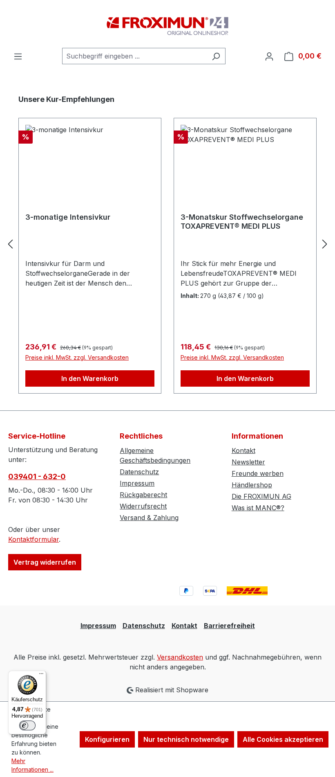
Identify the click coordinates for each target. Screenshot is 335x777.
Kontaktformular (33, 539)
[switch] (27, 725)
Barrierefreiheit (229, 626)
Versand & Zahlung (149, 517)
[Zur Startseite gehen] (167, 24)
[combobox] (134, 56)
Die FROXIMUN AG (261, 496)
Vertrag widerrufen (44, 562)
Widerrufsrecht (143, 506)
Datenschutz (139, 472)
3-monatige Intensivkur (67, 217)
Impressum (137, 483)
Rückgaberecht (143, 495)
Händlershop (252, 485)
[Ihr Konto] (269, 56)
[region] (167, 244)
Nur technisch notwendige (186, 739)
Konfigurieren (107, 739)
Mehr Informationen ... (32, 765)
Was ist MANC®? (258, 508)
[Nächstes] (325, 243)
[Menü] (18, 56)
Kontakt (243, 450)
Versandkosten (180, 657)
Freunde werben (258, 473)
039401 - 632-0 (37, 476)
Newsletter (248, 462)
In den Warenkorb (89, 378)
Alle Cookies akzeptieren (283, 739)
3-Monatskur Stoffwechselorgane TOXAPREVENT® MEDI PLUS (242, 221)
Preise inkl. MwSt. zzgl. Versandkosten (77, 357)
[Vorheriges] (10, 243)
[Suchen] (216, 56)
